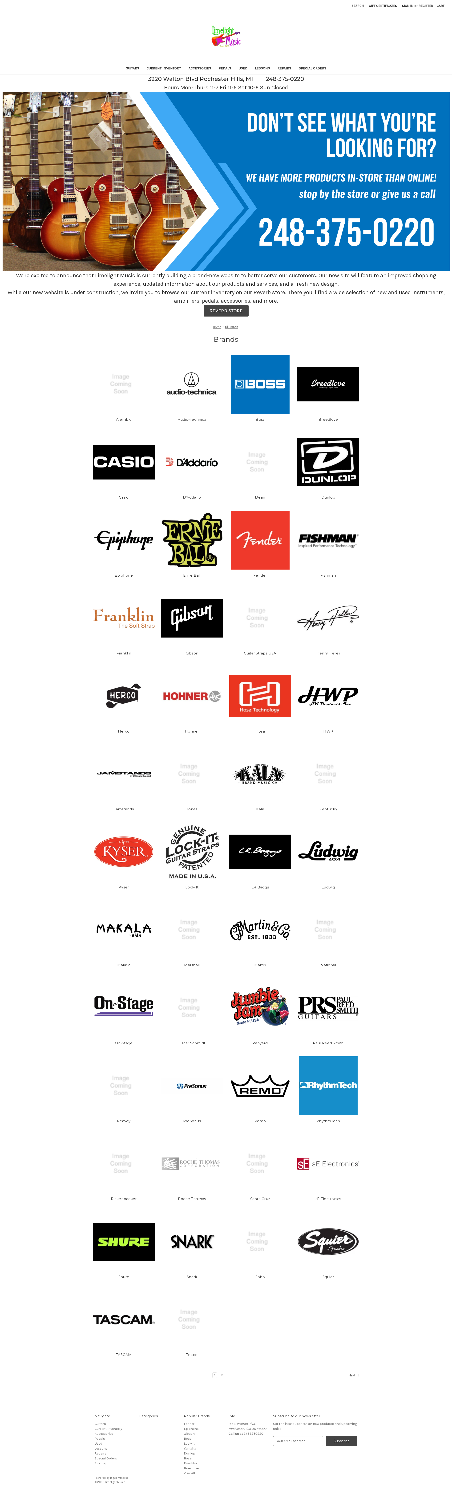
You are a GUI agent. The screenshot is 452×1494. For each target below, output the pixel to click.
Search (358, 6)
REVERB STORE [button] (226, 310)
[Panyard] (260, 1008)
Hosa (260, 731)
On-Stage (124, 1043)
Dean (260, 497)
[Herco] (124, 696)
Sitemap (101, 1463)
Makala (124, 965)
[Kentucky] (328, 774)
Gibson (192, 653)
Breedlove (328, 419)
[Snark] (192, 1241)
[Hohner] (192, 696)
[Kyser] (124, 852)
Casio (124, 497)
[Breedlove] (328, 384)
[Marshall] (192, 929)
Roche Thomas (192, 1199)
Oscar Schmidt (191, 1043)
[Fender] (260, 540)
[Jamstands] (124, 774)
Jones (191, 809)
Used (243, 68)
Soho (260, 1277)
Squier (328, 1277)
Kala (260, 809)
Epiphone (124, 575)
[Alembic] (124, 384)
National (328, 965)
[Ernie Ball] (192, 540)
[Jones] (192, 774)
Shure (123, 1277)
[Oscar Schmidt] (192, 1008)
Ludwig (328, 887)
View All (189, 1473)
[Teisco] (192, 1319)
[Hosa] (260, 696)
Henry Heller (328, 653)
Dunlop (328, 497)
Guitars (132, 68)
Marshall (192, 965)
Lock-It (191, 887)
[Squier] (328, 1241)
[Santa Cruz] (260, 1163)
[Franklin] (124, 618)
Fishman (328, 575)
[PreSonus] (192, 1085)
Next (352, 1375)
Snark (192, 1277)
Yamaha (190, 1448)
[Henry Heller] (328, 618)
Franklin (124, 653)
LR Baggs (260, 887)
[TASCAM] (124, 1319)
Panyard (260, 1043)
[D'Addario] (192, 462)
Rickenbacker (124, 1199)
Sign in (407, 6)
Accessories (200, 68)
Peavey (124, 1121)
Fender (260, 575)
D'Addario (192, 497)
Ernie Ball (192, 575)
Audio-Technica (192, 419)
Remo (260, 1121)
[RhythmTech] (328, 1085)
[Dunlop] (328, 462)
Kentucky (328, 809)
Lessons (262, 68)
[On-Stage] (124, 1008)
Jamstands (124, 809)
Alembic (124, 419)
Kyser (124, 887)
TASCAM (124, 1354)
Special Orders (312, 68)
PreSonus (192, 1121)
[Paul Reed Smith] (328, 1008)
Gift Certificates (383, 6)
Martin (260, 965)
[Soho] (260, 1241)
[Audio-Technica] (192, 384)
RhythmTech (328, 1121)
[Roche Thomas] (192, 1163)
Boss (260, 419)
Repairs (284, 68)
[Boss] (260, 384)
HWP (328, 731)
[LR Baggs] (260, 852)
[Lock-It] (192, 852)
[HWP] (328, 696)
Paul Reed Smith (328, 1043)
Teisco (192, 1354)
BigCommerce (119, 1477)
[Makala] (124, 929)
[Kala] (260, 774)
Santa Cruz (260, 1199)
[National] (328, 929)
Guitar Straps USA (260, 653)
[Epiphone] (124, 540)
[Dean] (260, 462)
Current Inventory (164, 68)
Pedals (225, 68)
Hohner (192, 731)
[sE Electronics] (328, 1163)
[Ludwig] (328, 852)
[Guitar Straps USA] (260, 618)
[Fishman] (328, 540)
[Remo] (260, 1085)
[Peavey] (124, 1085)
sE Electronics (328, 1199)
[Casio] (124, 462)
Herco (123, 731)
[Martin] (260, 929)
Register (426, 6)
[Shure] (124, 1241)
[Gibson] (192, 618)
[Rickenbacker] (124, 1163)
